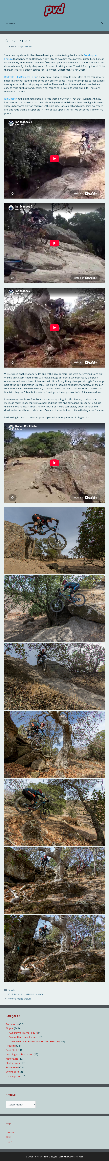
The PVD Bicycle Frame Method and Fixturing (34, 1041)
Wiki (8, 1136)
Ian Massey (10, 98)
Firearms (11, 1045)
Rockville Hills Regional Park (20, 77)
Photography (13, 1063)
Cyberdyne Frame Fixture (23, 1032)
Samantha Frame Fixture (23, 1037)
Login (9, 1141)
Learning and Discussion (19, 1054)
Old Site (10, 1132)
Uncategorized (14, 1076)
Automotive (12, 1024)
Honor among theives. (20, 998)
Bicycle (11, 990)
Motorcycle (12, 1058)
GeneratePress (75, 1156)
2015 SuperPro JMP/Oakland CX (25, 994)
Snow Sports (12, 1071)
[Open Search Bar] (101, 23)
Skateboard (12, 1067)
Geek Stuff (11, 1050)
